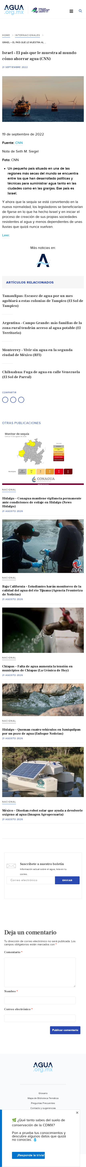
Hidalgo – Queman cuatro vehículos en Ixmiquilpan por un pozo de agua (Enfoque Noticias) (41, 732)
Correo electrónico (18, 1009)
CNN (19, 143)
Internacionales (27, 35)
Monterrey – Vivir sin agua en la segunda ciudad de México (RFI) (37, 352)
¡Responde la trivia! (31, 1155)
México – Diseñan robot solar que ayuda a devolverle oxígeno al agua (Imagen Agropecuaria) (42, 813)
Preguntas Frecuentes (43, 1103)
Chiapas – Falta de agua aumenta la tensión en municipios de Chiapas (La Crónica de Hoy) (37, 668)
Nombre (11, 991)
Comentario (13, 952)
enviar (67, 880)
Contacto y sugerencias (43, 1108)
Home (6, 35)
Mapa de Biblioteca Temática (43, 1098)
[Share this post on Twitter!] (13, 400)
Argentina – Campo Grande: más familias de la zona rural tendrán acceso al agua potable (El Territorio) (42, 328)
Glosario (43, 1093)
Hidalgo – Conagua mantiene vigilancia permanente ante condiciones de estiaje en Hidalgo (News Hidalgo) (41, 502)
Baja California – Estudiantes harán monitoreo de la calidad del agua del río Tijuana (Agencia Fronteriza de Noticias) (42, 590)
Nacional (9, 489)
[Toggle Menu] (71, 11)
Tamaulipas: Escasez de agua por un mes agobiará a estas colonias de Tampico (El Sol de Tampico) (42, 301)
